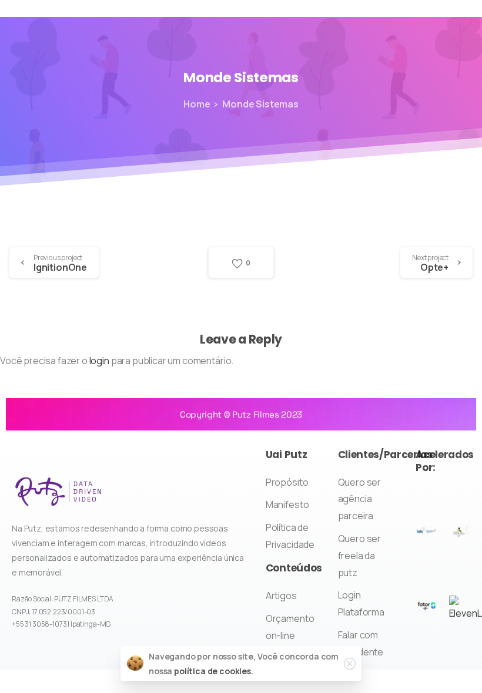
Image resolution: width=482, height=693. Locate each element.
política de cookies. (213, 671)
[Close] (350, 664)
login (99, 360)
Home (196, 103)
